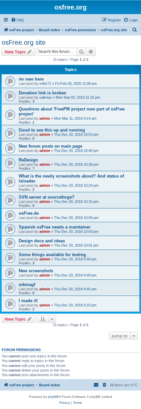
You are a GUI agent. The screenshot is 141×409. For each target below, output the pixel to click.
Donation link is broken (42, 92)
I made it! (28, 300)
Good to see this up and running (52, 130)
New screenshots (36, 270)
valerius (45, 97)
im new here (31, 79)
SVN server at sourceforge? (46, 197)
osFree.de (29, 213)
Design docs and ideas (42, 240)
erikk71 (45, 83)
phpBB (53, 396)
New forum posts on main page (50, 146)
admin (44, 118)
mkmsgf (27, 284)
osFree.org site (24, 42)
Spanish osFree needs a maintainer (55, 227)
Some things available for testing (52, 254)
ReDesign (28, 159)
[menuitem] (17, 20)
